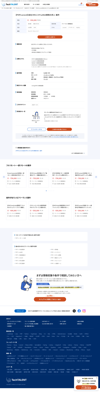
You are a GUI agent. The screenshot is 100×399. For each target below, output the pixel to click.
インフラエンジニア (73, 356)
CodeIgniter (66, 347)
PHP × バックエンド (55, 252)
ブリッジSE (25, 361)
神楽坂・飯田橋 (85, 369)
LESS (35, 338)
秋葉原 (78, 369)
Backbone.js (25, 350)
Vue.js (15, 345)
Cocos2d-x (37, 350)
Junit (59, 347)
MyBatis (17, 350)
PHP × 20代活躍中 (20, 263)
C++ (8, 336)
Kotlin (75, 334)
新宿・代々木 (36, 23)
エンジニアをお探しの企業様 (31, 323)
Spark (88, 350)
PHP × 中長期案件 (20, 249)
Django (9, 347)
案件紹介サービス (11, 323)
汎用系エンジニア (44, 363)
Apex (25, 338)
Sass (72, 336)
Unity (64, 345)
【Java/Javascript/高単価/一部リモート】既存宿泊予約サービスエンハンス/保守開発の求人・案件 (16, 174)
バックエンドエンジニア (32, 363)
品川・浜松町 (52, 369)
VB (68, 336)
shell (48, 336)
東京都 (29, 23)
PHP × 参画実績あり (21, 255)
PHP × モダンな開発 (56, 255)
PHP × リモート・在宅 (21, 238)
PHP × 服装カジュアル (56, 258)
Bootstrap (10, 350)
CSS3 (43, 336)
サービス (46, 79)
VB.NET (32, 336)
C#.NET (38, 336)
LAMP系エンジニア (38, 358)
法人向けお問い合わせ (47, 323)
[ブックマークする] (36, 129)
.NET (14, 347)
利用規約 (9, 326)
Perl (58, 336)
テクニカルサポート (45, 361)
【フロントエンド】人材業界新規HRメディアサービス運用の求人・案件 (38, 206)
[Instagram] (84, 310)
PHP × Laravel (19, 258)
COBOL (78, 336)
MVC (50, 350)
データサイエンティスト (57, 361)
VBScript (9, 338)
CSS (13, 336)
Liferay (77, 350)
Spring (45, 345)
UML (20, 338)
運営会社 (79, 323)
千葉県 (68, 372)
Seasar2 (55, 350)
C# (45, 334)
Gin (31, 350)
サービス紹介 (36, 4)
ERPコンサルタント (11, 361)
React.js (9, 345)
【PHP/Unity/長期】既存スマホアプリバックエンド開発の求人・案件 (61, 206)
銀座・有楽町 (19, 372)
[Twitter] (74, 310)
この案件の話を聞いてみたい (59, 129)
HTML (53, 334)
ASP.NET (20, 347)
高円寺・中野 (27, 372)
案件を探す (27, 4)
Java (16, 334)
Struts (41, 347)
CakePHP (88, 345)
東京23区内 (35, 372)
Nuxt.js (76, 345)
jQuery (70, 345)
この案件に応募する (50, 37)
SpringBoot (38, 345)
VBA (83, 336)
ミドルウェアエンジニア (72, 358)
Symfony (53, 347)
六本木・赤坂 (26, 369)
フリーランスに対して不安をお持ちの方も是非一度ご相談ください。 (64, 136)
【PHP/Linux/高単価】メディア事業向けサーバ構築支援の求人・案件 (38, 174)
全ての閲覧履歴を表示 (77, 153)
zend (85, 347)
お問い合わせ (63, 323)
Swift (81, 334)
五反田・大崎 (44, 369)
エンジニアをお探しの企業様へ (92, 0)
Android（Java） (62, 334)
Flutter (35, 347)
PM (18, 358)
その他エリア (75, 372)
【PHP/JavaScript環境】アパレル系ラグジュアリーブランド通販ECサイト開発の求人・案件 (16, 206)
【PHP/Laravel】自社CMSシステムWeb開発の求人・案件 (29, 150)
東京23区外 (43, 372)
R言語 (15, 338)
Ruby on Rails (29, 345)
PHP (35, 27)
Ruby (40, 334)
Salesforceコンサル (70, 361)
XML (30, 338)
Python (27, 334)
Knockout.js (70, 350)
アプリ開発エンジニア (23, 356)
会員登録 (92, 4)
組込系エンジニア (50, 358)
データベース (71, 27)
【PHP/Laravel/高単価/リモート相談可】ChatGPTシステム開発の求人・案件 (83, 174)
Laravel (64, 27)
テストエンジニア (60, 358)
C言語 (26, 336)
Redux (47, 347)
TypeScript (34, 334)
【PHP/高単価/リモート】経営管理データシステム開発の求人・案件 (61, 174)
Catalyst (62, 350)
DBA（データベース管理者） (83, 361)
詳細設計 (51, 77)
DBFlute (44, 350)
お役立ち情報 (46, 4)
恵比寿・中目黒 (34, 369)
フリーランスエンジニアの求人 (14, 321)
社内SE (23, 363)
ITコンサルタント (11, 363)
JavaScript (10, 334)
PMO (19, 361)
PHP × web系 (19, 252)
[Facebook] (79, 310)
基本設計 (46, 77)
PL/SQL (63, 336)
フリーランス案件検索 (30, 321)
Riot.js (83, 350)
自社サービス (35, 104)
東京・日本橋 (10, 372)
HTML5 (86, 334)
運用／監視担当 (11, 358)
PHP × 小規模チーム (56, 263)
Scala (53, 336)
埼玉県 (62, 372)
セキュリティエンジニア (26, 358)
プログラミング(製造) (59, 77)
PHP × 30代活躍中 (20, 260)
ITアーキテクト (83, 358)
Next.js (82, 345)
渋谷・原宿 (9, 369)
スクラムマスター (35, 361)
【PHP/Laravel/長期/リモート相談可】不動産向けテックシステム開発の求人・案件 (83, 206)
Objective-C (19, 336)
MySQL (78, 27)
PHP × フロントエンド (56, 260)
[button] (46, 190)
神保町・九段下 (70, 369)
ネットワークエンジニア (33, 31)
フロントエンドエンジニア (61, 356)
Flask (80, 347)
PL (18, 363)
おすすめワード (45, 321)
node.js (51, 345)
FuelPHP (74, 347)
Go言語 (30, 27)
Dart (88, 336)
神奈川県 (56, 372)
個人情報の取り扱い (29, 326)
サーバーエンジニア (48, 356)
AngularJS (58, 345)
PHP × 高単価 (54, 249)
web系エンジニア (11, 356)
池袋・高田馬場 (60, 369)
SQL (49, 334)
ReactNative (28, 347)
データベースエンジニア (86, 356)
